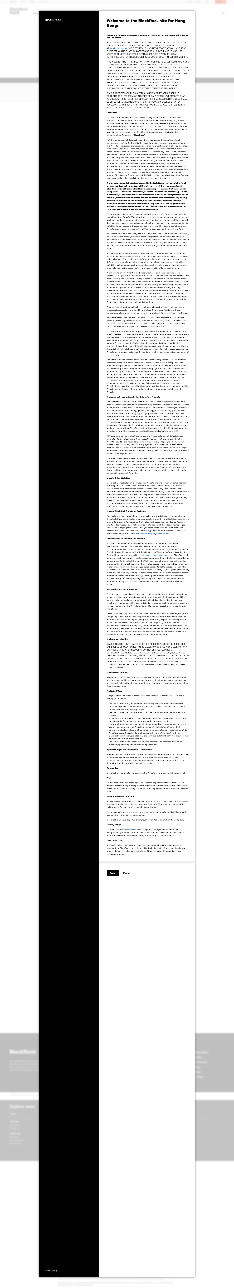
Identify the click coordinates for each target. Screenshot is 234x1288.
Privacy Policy (129, 830)
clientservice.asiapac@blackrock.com (153, 534)
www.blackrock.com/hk (120, 48)
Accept (113, 873)
